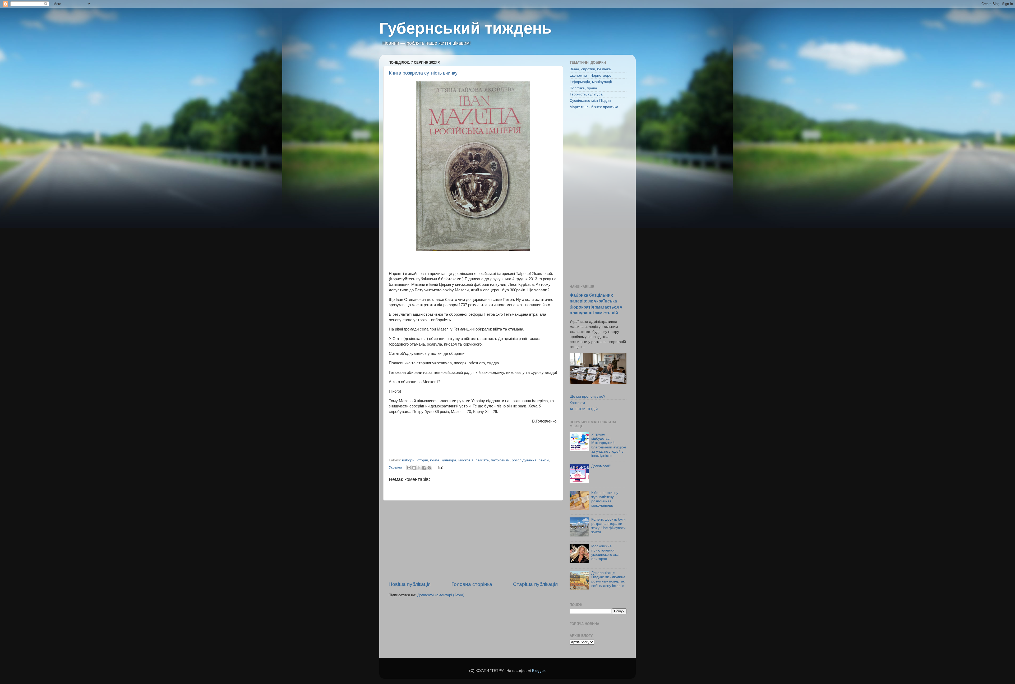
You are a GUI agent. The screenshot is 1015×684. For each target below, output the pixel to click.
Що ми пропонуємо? (587, 396)
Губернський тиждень (465, 28)
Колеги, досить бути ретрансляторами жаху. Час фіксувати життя (608, 525)
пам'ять (482, 460)
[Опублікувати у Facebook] (424, 467)
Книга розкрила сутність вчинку (423, 73)
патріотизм (500, 460)
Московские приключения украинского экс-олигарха (605, 552)
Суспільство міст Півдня (590, 101)
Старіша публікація (535, 584)
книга (434, 460)
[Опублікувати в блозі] (414, 467)
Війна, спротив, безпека (590, 69)
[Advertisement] (473, 541)
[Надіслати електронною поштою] (409, 467)
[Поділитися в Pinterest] (429, 467)
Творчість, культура (586, 94)
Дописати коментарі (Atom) (440, 595)
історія (422, 460)
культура (448, 460)
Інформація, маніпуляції (591, 82)
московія (465, 460)
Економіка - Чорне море (590, 75)
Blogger (538, 671)
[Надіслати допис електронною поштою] (439, 467)
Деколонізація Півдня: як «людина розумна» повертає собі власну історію (608, 579)
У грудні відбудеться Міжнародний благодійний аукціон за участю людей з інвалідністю (608, 445)
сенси (544, 460)
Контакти (577, 403)
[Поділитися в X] (419, 467)
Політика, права (583, 88)
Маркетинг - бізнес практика (594, 107)
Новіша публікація (410, 584)
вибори (408, 460)
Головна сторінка (471, 584)
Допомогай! (601, 466)
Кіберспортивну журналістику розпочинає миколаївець (604, 499)
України (395, 467)
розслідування (524, 460)
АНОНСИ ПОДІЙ (584, 409)
